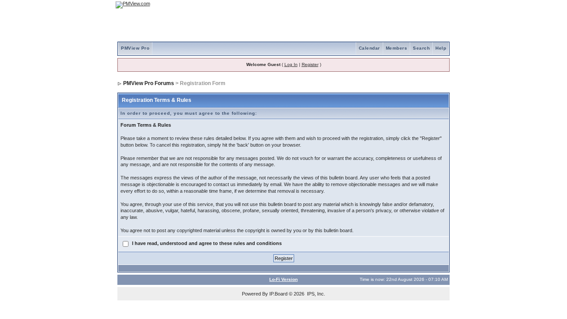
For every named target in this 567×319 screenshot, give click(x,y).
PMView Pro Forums (148, 83)
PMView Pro (135, 48)
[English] (414, 4)
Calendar (369, 48)
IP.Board (278, 293)
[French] (438, 4)
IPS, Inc (315, 293)
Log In (291, 64)
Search (421, 48)
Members (397, 48)
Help (440, 48)
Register (310, 64)
